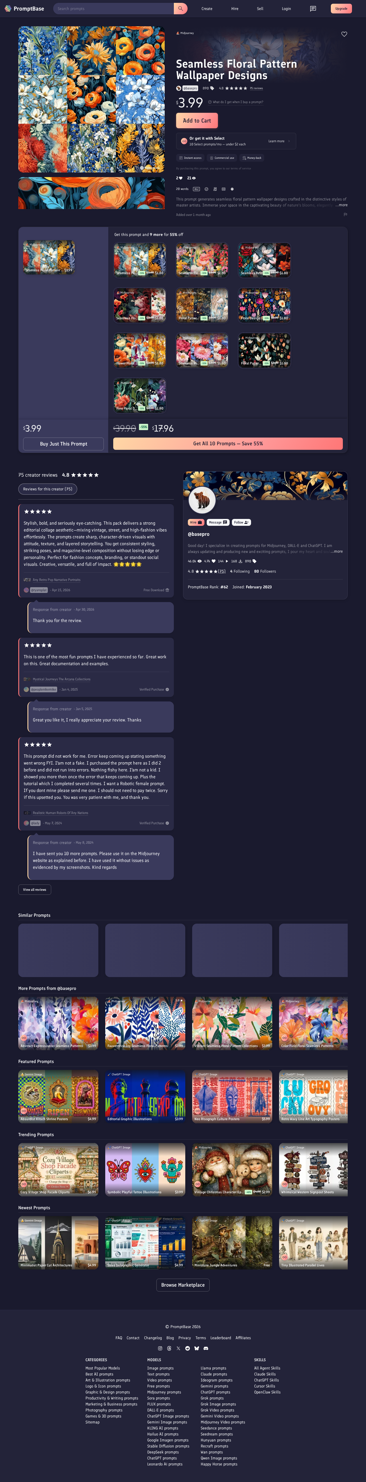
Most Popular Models (102, 1368)
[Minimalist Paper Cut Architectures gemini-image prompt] (58, 1243)
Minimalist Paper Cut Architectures (46, 1265)
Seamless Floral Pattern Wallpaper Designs (44, 270)
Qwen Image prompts (219, 1458)
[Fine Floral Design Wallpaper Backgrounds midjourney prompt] (140, 395)
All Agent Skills (267, 1368)
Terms (201, 1337)
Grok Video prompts (217, 1410)
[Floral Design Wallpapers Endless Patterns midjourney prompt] (264, 305)
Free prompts (158, 1386)
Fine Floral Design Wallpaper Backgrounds (127, 408)
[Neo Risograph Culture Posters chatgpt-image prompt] (232, 1096)
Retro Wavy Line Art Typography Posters (310, 1119)
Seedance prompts (216, 1428)
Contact (133, 1337)
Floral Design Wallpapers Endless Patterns (252, 318)
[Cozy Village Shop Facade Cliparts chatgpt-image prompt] (58, 1169)
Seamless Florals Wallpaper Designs (189, 273)
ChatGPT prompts (162, 1458)
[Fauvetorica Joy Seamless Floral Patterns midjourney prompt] (145, 1023)
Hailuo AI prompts (162, 1434)
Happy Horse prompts (219, 1464)
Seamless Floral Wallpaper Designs (127, 318)
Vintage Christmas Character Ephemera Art (219, 1192)
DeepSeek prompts (163, 1452)
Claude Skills (265, 1374)
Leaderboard (220, 1337)
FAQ (119, 1337)
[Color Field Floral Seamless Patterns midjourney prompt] (319, 1023)
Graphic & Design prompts (107, 1392)
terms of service (241, 168)
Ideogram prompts (216, 1380)
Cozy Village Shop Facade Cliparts (45, 1192)
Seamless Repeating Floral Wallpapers (189, 363)
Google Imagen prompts (167, 1440)
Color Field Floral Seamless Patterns (307, 1046)
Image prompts (160, 1368)
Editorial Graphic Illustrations (130, 1119)
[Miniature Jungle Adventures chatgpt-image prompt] (232, 1243)
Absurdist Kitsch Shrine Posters (44, 1119)
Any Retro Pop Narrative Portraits (56, 580)
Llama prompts (213, 1368)
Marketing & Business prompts (111, 1404)
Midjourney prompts (164, 1392)
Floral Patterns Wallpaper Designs (189, 318)
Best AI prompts (99, 1374)
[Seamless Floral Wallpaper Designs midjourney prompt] (140, 305)
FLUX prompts (159, 1404)
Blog (170, 1337)
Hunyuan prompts (216, 1440)
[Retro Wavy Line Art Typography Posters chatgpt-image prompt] (319, 1096)
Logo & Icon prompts (103, 1386)
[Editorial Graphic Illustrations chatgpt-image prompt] (145, 1096)
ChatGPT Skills (266, 1380)
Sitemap (92, 1422)
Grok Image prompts (218, 1404)
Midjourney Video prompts (223, 1422)
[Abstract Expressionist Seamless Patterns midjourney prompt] (58, 1023)
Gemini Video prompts (220, 1416)
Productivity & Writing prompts (111, 1398)
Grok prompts (212, 1398)
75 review (256, 88)
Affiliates (243, 1337)
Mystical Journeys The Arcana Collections (61, 679)
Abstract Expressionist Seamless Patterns (52, 1046)
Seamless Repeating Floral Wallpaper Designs (252, 273)
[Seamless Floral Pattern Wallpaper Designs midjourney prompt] (49, 257)
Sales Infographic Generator (128, 1265)
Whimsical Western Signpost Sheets (307, 1192)
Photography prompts (103, 1410)
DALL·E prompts (160, 1410)
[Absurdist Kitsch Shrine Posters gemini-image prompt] (58, 1096)
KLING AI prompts (162, 1428)
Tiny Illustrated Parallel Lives (303, 1265)
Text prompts (158, 1374)
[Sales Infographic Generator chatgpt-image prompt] (145, 1243)
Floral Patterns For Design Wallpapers (252, 363)
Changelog (153, 1337)
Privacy (184, 1337)
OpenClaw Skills (267, 1392)
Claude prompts (214, 1374)
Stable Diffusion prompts (168, 1446)
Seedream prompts (217, 1434)
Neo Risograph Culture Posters (217, 1119)
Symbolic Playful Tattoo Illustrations (135, 1192)
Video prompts (159, 1380)
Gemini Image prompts (167, 1422)
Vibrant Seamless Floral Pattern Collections (226, 1046)
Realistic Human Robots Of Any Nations (60, 813)
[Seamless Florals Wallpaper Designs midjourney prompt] (202, 260)
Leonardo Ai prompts (164, 1464)
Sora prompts (158, 1398)
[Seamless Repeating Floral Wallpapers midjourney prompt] (202, 350)
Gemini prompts (214, 1386)
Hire (234, 8)
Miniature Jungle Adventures (215, 1265)
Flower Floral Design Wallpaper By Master (127, 363)
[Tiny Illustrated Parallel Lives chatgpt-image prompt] (319, 1243)
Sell (260, 8)
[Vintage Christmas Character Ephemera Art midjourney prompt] (232, 1169)
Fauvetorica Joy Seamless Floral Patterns (138, 1046)
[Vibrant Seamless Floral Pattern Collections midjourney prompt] (232, 1023)
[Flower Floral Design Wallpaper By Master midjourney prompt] (140, 350)
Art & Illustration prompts (107, 1380)
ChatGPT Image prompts (168, 1416)
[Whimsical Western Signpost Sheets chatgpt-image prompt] (319, 1169)
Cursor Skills (264, 1386)
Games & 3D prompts (103, 1416)
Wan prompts (212, 1452)
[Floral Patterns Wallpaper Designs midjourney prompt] (202, 305)
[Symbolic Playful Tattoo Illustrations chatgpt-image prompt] (145, 1169)
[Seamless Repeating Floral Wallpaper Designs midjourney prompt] (264, 260)
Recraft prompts (214, 1446)
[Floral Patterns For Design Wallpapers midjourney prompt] (264, 350)
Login (286, 8)
